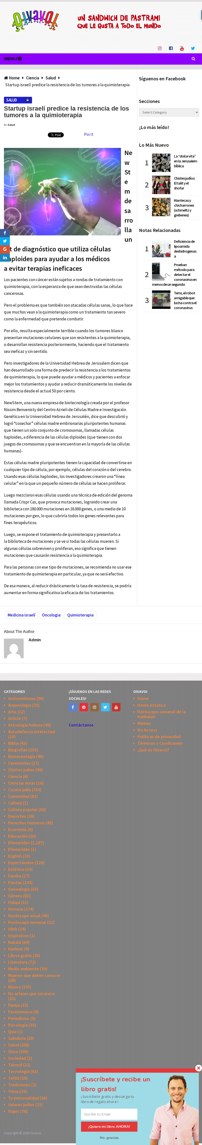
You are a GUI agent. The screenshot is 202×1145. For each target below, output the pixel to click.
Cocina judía (19, 789)
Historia (15, 909)
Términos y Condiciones (160, 743)
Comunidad (18, 796)
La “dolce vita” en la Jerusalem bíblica (185, 161)
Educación (18, 836)
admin (35, 640)
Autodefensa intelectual (31, 731)
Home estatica (151, 705)
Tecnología (19, 1071)
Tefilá (13, 1078)
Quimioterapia (80, 615)
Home (143, 698)
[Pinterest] (84, 707)
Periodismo (18, 1018)
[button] (121, 1084)
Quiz (12, 1031)
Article (14, 718)
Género (15, 896)
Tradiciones (19, 1085)
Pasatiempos (20, 1012)
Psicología (18, 1025)
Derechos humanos (26, 823)
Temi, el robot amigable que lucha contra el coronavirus (185, 300)
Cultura (15, 803)
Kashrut (15, 949)
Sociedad (17, 1058)
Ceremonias (19, 763)
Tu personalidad (23, 1098)
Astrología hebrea (25, 725)
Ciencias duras (21, 783)
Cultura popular (22, 809)
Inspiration (18, 935)
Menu (10, 58)
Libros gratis (20, 955)
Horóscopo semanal (27, 922)
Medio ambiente (23, 969)
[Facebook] (73, 707)
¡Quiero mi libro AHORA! (109, 1126)
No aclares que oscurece (31, 993)
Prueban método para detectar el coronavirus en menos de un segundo (174, 274)
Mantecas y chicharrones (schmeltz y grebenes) (184, 207)
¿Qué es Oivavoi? (153, 750)
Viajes (13, 1111)
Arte (12, 712)
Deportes (17, 816)
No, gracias (109, 1137)
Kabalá (14, 942)
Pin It (88, 134)
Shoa (13, 1051)
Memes (144, 723)
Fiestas (15, 882)
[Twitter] (105, 707)
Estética (16, 869)
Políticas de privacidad (159, 736)
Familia (14, 876)
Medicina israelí (21, 615)
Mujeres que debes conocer (34, 975)
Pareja (14, 1005)
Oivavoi (35, 1133)
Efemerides (19, 842)
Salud (11, 100)
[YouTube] (116, 707)
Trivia (13, 1091)
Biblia (13, 743)
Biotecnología (21, 756)
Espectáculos (21, 862)
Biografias (17, 750)
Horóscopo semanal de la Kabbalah (161, 714)
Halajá (14, 902)
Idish (12, 929)
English (15, 856)
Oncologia (51, 615)
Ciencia (15, 776)
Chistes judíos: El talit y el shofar (184, 183)
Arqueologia (19, 705)
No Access (147, 730)
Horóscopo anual (24, 915)
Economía (17, 829)
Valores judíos (21, 1104)
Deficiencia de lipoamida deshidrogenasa (185, 248)
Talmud (15, 1065)
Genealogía (19, 889)
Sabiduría (17, 1038)
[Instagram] (94, 707)
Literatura (17, 962)
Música (14, 987)
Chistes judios (21, 770)
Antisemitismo (22, 698)
